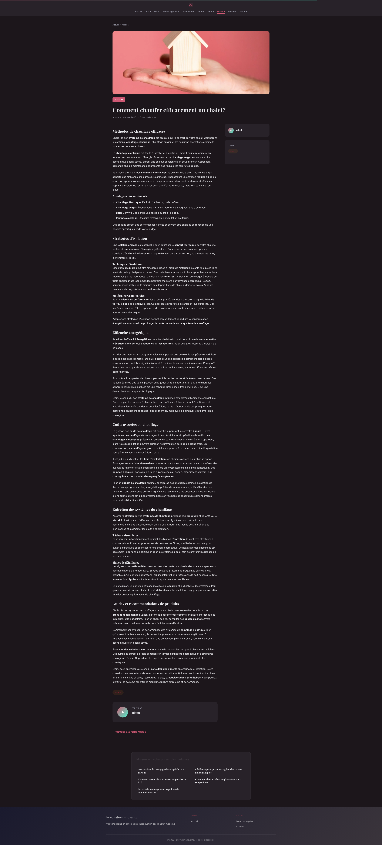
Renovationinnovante (121, 817)
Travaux (243, 11)
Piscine (232, 11)
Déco (157, 11)
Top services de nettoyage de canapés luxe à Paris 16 (161, 771)
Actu (148, 11)
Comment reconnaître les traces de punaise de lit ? (162, 781)
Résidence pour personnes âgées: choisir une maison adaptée (218, 771)
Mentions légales (244, 821)
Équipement (188, 11)
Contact (240, 826)
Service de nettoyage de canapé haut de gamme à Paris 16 (158, 791)
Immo (201, 11)
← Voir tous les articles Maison (129, 731)
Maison (221, 11)
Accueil (139, 11)
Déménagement (171, 11)
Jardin (210, 11)
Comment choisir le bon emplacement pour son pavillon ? (218, 781)
